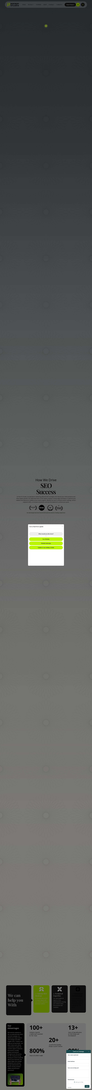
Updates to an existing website (46, 547)
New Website (46, 539)
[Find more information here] (78, 1069)
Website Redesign (46, 543)
